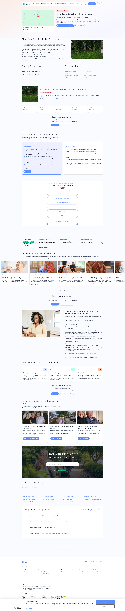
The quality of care (62, 211)
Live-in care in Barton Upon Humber (51, 494)
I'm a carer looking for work (62, 221)
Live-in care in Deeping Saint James (93, 499)
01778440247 (28, 29)
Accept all (105, 602)
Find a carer (92, 3)
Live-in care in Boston (69, 494)
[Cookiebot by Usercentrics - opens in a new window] (17, 608)
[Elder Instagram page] (88, 561)
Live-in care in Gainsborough (50, 501)
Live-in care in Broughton (90, 496)
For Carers (71, 3)
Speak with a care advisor (66, 125)
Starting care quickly (62, 202)
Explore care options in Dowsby (65, 25)
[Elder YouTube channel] (93, 561)
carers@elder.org (83, 571)
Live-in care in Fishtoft (28, 501)
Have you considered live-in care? (73, 81)
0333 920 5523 (80, 25)
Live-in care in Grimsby (90, 501)
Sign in (99, 3)
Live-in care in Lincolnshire (29, 494)
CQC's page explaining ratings (49, 98)
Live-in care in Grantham (70, 501)
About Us (53, 3)
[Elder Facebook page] (86, 561)
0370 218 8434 (39, 569)
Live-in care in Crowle (69, 499)
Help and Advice (61, 3)
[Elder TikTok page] (91, 561)
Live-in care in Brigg (68, 496)
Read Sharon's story (56, 438)
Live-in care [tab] (25, 487)
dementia (51, 280)
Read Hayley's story (84, 438)
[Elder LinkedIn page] (96, 561)
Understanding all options (62, 198)
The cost (62, 193)
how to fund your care (90, 353)
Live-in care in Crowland (49, 499)
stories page (53, 407)
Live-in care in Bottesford (90, 494)
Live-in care (36, 3)
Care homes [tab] (34, 487)
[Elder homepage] (26, 4)
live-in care (43, 432)
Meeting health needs (62, 207)
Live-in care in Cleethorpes (29, 499)
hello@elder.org (65, 571)
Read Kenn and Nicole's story (31, 438)
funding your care (102, 283)
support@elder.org (97, 571)
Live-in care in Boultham (28, 496)
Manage (104, 606)
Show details (29, 608)
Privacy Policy (31, 604)
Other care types (45, 3)
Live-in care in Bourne (48, 496)
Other (62, 215)
